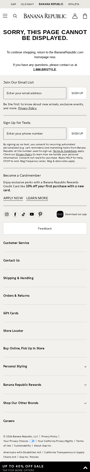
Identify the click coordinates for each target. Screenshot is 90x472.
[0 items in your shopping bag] (85, 16)
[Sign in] (74, 15)
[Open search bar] (15, 16)
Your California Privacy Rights (55, 441)
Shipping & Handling (18, 278)
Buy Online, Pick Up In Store (24, 348)
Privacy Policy (24, 154)
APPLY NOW (13, 198)
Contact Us (11, 260)
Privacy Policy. (27, 108)
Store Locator (13, 330)
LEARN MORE (37, 198)
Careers (8, 421)
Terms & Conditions (65, 151)
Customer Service (16, 243)
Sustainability (22, 445)
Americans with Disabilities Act (22, 452)
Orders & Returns (16, 295)
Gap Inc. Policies (29, 456)
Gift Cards (10, 313)
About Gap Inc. (43, 445)
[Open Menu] (5, 16)
